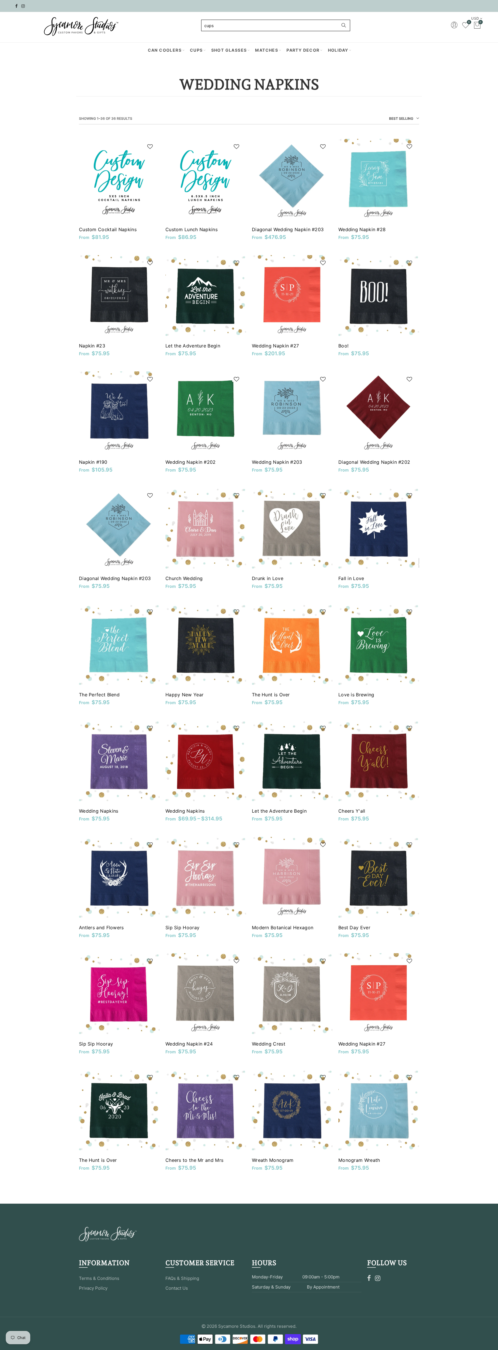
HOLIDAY (338, 50)
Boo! (343, 345)
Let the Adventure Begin (192, 345)
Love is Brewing (356, 694)
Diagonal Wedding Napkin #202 (374, 462)
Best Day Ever (354, 927)
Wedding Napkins (98, 811)
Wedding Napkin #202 (190, 462)
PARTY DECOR (302, 50)
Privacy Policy (93, 1288)
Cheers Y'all (351, 811)
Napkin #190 (93, 462)
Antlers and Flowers (101, 927)
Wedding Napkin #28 (362, 229)
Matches (266, 50)
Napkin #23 (92, 345)
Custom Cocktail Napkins (108, 229)
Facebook (369, 1278)
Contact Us (176, 1288)
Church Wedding (184, 578)
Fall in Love (351, 578)
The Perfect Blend (99, 694)
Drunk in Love (267, 578)
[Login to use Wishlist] (150, 147)
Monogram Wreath (359, 1160)
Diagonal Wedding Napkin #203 (288, 229)
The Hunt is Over (271, 694)
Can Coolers (165, 50)
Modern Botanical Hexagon (282, 927)
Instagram (377, 1278)
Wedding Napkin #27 (275, 345)
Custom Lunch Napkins (191, 229)
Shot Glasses (229, 50)
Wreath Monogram (273, 1160)
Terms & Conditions (99, 1278)
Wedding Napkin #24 (189, 1043)
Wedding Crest (268, 1043)
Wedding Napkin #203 (277, 462)
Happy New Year (184, 694)
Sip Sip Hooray (182, 927)
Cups (196, 50)
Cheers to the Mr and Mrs (194, 1160)
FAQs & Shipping (182, 1278)
